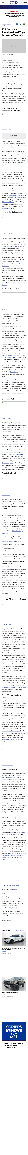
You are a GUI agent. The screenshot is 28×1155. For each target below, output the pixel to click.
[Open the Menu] (2, 2)
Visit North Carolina (10, 54)
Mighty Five (14, 327)
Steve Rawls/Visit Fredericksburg (10, 885)
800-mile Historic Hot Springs (12, 246)
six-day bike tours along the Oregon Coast (14, 687)
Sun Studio (17, 197)
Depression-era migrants (9, 718)
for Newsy (15, 889)
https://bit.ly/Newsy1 (11, 908)
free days (4, 382)
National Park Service (7, 765)
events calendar (18, 458)
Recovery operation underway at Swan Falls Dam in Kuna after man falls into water (14, 15)
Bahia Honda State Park (18, 801)
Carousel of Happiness (8, 541)
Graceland (5, 200)
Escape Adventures (7, 624)
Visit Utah (4, 309)
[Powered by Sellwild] (24, 1021)
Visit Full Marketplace (21, 930)
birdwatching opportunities (16, 154)
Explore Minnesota (6, 129)
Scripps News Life (7, 24)
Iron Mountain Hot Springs (8, 233)
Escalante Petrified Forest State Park (12, 355)
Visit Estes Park (6, 495)
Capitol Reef (19, 365)
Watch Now (23, 2)
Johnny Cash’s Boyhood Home (15, 195)
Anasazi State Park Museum (16, 357)
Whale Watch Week (13, 659)
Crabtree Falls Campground (15, 454)
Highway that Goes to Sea (12, 777)
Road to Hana (6, 569)
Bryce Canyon (14, 372)
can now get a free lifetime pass (16, 393)
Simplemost (5, 913)
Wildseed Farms (13, 853)
